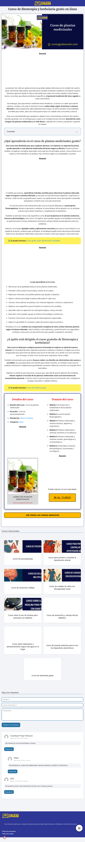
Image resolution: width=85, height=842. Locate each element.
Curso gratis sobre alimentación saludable (43, 241)
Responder (9, 749)
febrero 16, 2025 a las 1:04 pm (19, 781)
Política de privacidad (9, 831)
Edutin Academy (26, 418)
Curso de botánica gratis (36, 388)
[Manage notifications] (4, 837)
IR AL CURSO (62, 498)
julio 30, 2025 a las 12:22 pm (22, 760)
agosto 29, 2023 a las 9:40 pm (19, 738)
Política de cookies (7, 834)
